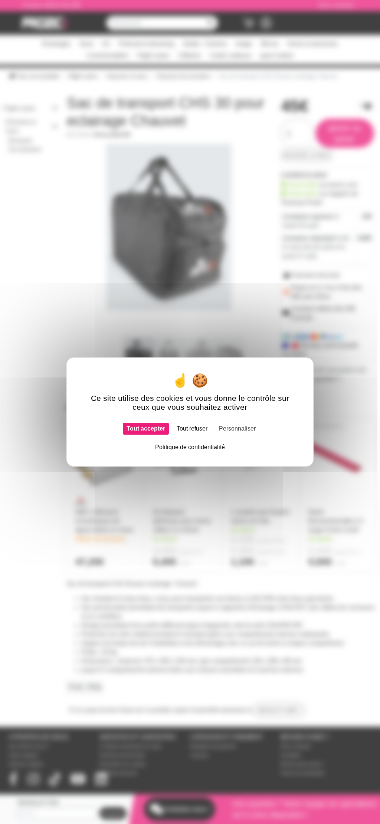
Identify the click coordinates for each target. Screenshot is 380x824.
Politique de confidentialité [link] (190, 447)
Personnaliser (237, 428)
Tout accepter (146, 428)
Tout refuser (192, 428)
